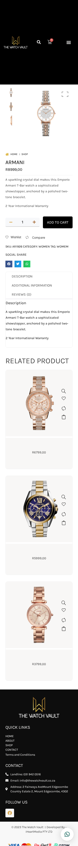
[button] (38, 41)
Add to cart (57, 222)
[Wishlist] (63, 399)
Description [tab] (22, 276)
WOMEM (62, 246)
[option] (11, 92)
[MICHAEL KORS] (63, 391)
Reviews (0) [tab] (21, 294)
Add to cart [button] (63, 417)
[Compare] (63, 408)
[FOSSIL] (63, 603)
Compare (38, 237)
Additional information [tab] (32, 285)
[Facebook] (9, 813)
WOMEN (44, 246)
